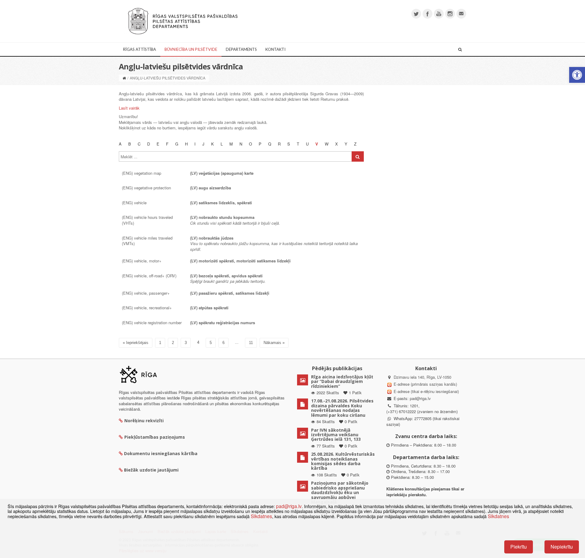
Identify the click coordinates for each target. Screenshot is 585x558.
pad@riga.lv (420, 398)
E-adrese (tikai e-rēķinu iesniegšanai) (425, 391)
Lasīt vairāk (129, 108)
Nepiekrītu (562, 546)
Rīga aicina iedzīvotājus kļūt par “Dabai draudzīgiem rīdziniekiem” (342, 381)
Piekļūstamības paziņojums (154, 437)
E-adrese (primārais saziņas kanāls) (425, 384)
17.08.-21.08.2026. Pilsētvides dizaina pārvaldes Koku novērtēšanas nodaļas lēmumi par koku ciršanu (342, 408)
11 (251, 342)
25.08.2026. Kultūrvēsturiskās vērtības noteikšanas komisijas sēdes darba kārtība (343, 461)
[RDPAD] (183, 20)
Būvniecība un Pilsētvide (191, 49)
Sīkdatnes (261, 516)
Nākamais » (274, 342)
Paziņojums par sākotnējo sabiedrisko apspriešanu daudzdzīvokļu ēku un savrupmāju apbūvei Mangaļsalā (339, 492)
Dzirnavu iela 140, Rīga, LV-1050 (422, 377)
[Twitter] (416, 14)
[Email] (461, 14)
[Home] (124, 77)
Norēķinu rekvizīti (144, 420)
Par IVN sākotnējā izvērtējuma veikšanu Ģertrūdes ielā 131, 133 (336, 434)
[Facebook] (427, 14)
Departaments (241, 49)
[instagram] (450, 14)
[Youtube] (439, 14)
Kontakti (275, 49)
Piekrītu (518, 546)
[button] (577, 75)
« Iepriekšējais (135, 342)
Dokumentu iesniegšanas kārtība (160, 453)
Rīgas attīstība (139, 49)
